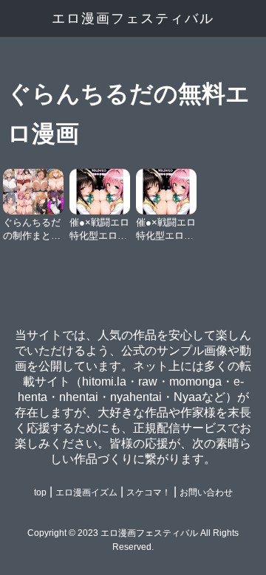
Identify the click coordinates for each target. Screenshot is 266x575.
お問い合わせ (206, 492)
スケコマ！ (148, 492)
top (40, 492)
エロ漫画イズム (86, 492)
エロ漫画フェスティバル (133, 18)
